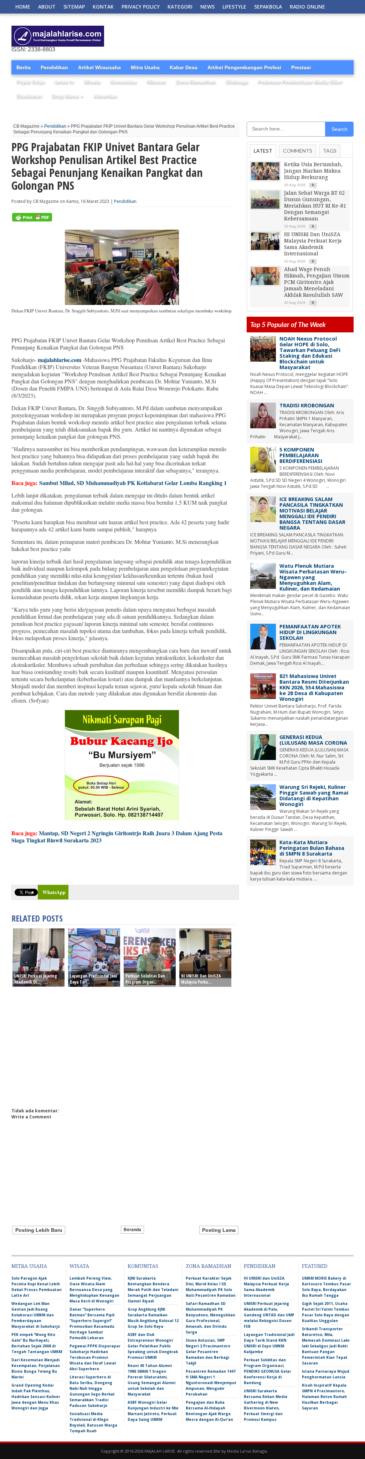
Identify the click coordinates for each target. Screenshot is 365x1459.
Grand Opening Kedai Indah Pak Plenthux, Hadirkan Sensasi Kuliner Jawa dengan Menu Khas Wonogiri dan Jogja (35, 1396)
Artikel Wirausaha (99, 67)
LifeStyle (234, 6)
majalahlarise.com (59, 360)
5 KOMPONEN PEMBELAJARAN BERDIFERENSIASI (300, 455)
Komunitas (123, 82)
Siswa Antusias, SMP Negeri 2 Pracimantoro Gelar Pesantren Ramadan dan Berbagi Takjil (208, 1352)
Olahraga (237, 82)
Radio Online (307, 6)
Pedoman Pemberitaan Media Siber (300, 82)
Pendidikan (54, 67)
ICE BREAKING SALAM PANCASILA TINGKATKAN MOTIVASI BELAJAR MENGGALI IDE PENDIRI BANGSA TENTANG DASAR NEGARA (312, 513)
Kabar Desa (183, 67)
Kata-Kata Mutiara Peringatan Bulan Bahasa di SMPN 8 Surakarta (311, 848)
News (207, 6)
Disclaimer (29, 96)
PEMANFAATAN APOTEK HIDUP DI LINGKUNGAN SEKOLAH (310, 632)
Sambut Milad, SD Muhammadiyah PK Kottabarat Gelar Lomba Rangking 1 (133, 483)
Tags (329, 151)
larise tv (64, 82)
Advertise (105, 96)
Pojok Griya (30, 82)
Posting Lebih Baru (38, 1230)
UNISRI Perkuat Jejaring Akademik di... (35, 979)
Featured (315, 1266)
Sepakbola (268, 6)
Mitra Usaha (145, 67)
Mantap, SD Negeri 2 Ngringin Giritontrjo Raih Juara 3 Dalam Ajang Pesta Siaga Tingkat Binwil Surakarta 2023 (116, 836)
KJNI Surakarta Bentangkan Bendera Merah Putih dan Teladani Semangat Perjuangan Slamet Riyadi (153, 1290)
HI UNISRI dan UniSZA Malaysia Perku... (201, 979)
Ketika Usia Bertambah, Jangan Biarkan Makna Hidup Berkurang (313, 171)
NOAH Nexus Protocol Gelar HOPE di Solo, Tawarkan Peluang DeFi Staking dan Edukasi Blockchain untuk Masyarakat (309, 353)
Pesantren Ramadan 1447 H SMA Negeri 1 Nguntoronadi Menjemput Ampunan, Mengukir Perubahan (211, 1383)
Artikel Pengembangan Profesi (244, 67)
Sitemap (74, 6)
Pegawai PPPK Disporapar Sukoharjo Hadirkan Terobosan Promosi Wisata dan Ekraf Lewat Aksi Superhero (95, 1357)
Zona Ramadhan (196, 82)
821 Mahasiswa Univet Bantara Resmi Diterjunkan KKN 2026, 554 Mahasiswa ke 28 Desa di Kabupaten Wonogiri (314, 687)
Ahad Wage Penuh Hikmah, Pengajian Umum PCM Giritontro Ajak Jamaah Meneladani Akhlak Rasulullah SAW (317, 282)
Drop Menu (67, 96)
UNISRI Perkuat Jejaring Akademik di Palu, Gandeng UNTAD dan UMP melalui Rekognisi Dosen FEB (269, 1315)
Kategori (180, 6)
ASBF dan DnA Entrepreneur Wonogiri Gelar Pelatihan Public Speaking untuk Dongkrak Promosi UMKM (153, 1346)
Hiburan (156, 82)
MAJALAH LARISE (159, 1451)
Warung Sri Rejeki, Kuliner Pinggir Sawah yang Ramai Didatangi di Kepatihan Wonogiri (313, 795)
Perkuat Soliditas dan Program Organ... (145, 979)
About (47, 6)
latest (263, 151)
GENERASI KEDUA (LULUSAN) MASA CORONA (313, 740)
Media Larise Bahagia (247, 1451)
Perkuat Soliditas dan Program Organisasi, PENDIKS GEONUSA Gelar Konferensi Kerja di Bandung (267, 1371)
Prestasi (301, 67)
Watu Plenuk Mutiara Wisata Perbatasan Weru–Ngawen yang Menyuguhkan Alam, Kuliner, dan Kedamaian (313, 577)
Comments (297, 151)
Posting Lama (219, 1230)
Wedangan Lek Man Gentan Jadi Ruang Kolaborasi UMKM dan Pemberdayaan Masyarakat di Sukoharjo (35, 1315)
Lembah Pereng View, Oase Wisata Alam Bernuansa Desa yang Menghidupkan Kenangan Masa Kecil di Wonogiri (94, 1290)
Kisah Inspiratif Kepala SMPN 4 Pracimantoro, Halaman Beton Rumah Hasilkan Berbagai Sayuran (324, 1396)
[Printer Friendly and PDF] (32, 220)
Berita (23, 67)
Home (22, 6)
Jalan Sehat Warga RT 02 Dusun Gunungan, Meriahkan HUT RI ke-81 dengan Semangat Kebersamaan (315, 205)
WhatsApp (54, 892)
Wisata (92, 82)
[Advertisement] (270, 36)
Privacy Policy (141, 6)
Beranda (132, 1229)
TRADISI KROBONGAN (306, 405)
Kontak (103, 6)
